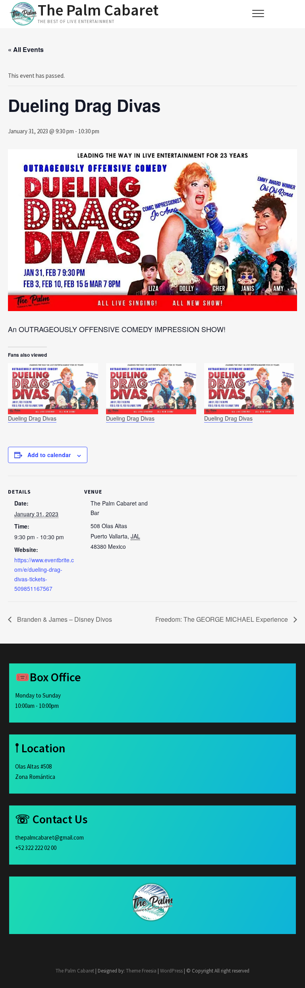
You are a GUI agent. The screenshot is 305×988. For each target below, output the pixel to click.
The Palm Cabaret (98, 10)
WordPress (171, 970)
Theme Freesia (141, 970)
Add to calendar (49, 455)
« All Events (26, 49)
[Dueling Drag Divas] (53, 389)
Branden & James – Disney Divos (63, 619)
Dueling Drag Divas (32, 418)
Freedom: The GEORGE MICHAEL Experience (222, 619)
